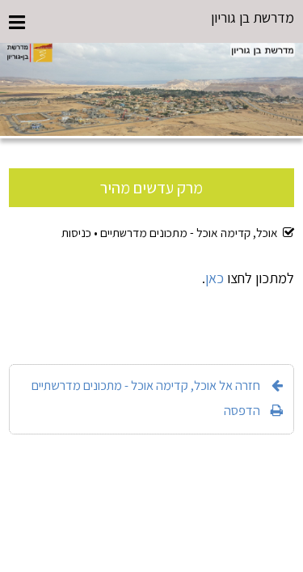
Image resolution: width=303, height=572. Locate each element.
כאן (214, 278)
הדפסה (242, 410)
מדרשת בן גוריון (252, 17)
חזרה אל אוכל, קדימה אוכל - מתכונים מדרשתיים (146, 385)
